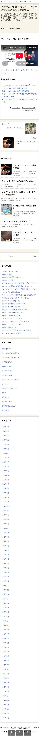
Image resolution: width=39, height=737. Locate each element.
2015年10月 (6, 669)
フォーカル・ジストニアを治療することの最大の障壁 (19, 295)
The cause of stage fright (10, 353)
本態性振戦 (5, 397)
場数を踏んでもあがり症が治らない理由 (15, 309)
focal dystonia (15, 29)
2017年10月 (6, 590)
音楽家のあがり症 (7, 280)
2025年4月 (5, 449)
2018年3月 (5, 577)
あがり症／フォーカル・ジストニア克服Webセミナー (17, 2)
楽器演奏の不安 (7, 401)
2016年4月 (5, 656)
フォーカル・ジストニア (28, 108)
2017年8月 (5, 594)
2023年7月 (5, 457)
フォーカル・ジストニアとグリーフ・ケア (15, 321)
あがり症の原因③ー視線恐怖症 (12, 277)
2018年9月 (5, 555)
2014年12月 (6, 700)
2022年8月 (5, 488)
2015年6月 (5, 687)
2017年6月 (5, 603)
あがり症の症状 (7, 274)
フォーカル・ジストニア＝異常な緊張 (16, 91)
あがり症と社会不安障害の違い (12, 307)
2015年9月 (5, 674)
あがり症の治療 (7, 371)
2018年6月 (5, 563)
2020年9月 (5, 510)
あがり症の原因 (7, 366)
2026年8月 (5, 427)
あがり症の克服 (7, 362)
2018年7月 (5, 559)
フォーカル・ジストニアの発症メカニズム (18, 181)
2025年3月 (5, 453)
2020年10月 (6, 506)
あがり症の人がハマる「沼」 (11, 301)
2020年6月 (5, 515)
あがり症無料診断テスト (10, 327)
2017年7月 (5, 599)
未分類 (4, 393)
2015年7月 (5, 682)
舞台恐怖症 (5, 410)
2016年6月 (5, 647)
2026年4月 (5, 435)
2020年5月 (5, 519)
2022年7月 (5, 493)
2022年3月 (5, 497)
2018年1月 (5, 585)
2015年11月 (5, 665)
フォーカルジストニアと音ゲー (12, 333)
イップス (4, 384)
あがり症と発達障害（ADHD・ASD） (14, 304)
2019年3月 (5, 550)
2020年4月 (5, 524)
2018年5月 (5, 568)
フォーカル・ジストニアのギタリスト (16, 221)
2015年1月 (5, 696)
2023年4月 (5, 466)
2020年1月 (5, 532)
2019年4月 (5, 546)
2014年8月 (5, 713)
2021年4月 (5, 502)
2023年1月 (5, 475)
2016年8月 (5, 638)
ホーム (4, 29)
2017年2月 (5, 621)
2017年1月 (5, 625)
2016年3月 (5, 660)
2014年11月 (5, 704)
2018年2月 (5, 581)
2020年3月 (5, 528)
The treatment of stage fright (11, 357)
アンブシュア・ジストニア (10, 379)
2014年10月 (6, 709)
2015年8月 (5, 678)
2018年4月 (5, 572)
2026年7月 (5, 431)
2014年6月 (5, 718)
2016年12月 (6, 629)
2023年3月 (5, 471)
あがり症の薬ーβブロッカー (11, 315)
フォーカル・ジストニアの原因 (12, 318)
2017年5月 (5, 607)
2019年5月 (5, 541)
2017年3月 (5, 616)
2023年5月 (5, 462)
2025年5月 (5, 444)
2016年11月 (5, 634)
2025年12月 (6, 440)
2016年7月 (5, 643)
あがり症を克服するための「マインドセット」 (17, 298)
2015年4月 (5, 691)
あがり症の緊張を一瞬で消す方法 (13, 312)
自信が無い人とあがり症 (10, 271)
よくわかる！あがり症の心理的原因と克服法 (16, 330)
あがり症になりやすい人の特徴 (12, 324)
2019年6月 (5, 537)
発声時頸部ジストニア (29, 110)
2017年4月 (5, 612)
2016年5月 (5, 652)
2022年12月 (6, 480)
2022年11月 (5, 484)
